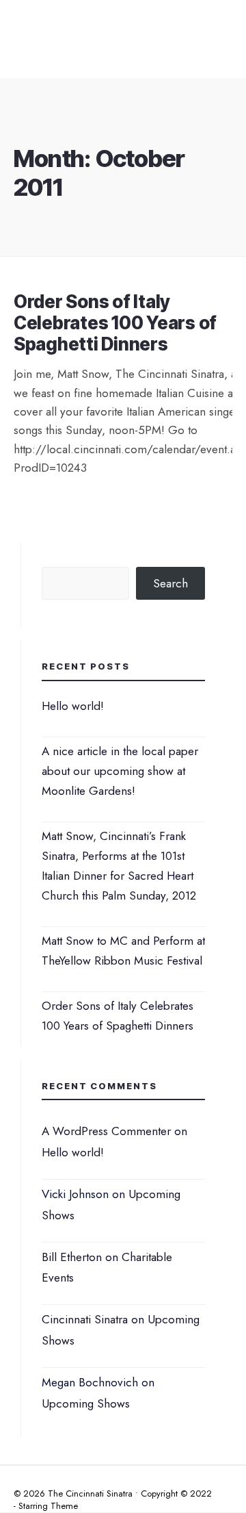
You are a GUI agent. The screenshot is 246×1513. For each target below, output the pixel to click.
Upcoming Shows (86, 1403)
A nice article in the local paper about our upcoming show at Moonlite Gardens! (120, 771)
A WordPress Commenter (106, 1131)
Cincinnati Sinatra (85, 1319)
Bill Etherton (72, 1257)
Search (170, 583)
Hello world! (73, 706)
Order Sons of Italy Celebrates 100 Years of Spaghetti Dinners (115, 323)
